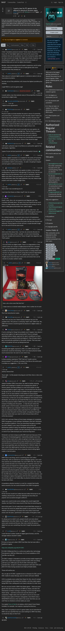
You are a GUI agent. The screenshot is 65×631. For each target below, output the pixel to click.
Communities (12, 2)
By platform (50, 216)
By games (50, 223)
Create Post (20, 2)
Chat (33, 45)
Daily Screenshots (53, 134)
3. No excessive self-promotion (52, 101)
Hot (3, 45)
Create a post (54, 32)
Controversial (15, 45)
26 (15, 16)
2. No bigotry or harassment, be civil (51, 96)
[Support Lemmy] (26, 2)
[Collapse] (3, 49)
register (17, 39)
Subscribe (54, 28)
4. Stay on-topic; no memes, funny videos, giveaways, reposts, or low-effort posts (54, 109)
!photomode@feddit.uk (55, 174)
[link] (18, 16)
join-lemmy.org (58, 628)
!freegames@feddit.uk (54, 192)
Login (55, 2)
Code (51, 628)
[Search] (51, 2)
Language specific (52, 226)
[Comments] (8, 10)
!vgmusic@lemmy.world (55, 184)
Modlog (57, 258)
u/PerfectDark (52, 143)
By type (49, 220)
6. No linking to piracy (53, 121)
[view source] (24, 16)
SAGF (3, 2)
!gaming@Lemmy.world (55, 163)
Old (27, 45)
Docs (46, 628)
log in (12, 39)
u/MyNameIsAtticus (54, 137)
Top (8, 45)
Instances (41, 628)
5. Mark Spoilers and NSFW (52, 116)
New (22, 45)
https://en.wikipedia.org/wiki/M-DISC (13, 547)
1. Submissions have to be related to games (54, 91)
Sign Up (60, 2)
